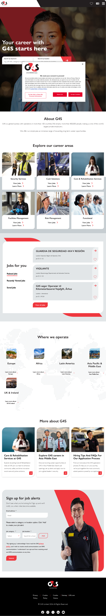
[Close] (82, 64)
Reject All (60, 94)
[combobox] (52, 60)
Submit (11, 558)
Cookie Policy (46, 596)
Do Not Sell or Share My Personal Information (35, 95)
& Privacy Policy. (42, 88)
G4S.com (72, 595)
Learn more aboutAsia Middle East (93, 373)
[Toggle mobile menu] (103, 3)
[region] (54, 82)
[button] (95, 259)
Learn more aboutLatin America (66, 373)
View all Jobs (40, 305)
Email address (11, 511)
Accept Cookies (75, 94)
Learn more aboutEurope (10, 373)
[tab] (17, 274)
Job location (26, 531)
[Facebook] (42, 612)
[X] (53, 612)
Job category (11, 531)
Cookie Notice (55, 596)
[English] (98, 3)
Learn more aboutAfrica (38, 373)
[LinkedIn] (58, 612)
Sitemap (64, 595)
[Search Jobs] (66, 60)
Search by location (43, 59)
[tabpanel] (65, 277)
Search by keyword (10, 59)
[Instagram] (47, 612)
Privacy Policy (36, 596)
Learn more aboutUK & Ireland (10, 402)
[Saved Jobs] (92, 3)
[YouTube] (63, 612)
